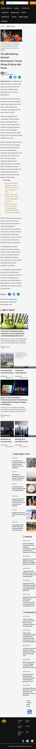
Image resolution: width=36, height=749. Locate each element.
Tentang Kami (20, 721)
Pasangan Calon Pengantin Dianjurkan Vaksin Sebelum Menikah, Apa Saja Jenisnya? (18, 464)
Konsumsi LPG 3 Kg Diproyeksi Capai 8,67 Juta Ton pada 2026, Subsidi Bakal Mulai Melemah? (13, 333)
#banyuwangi (4, 302)
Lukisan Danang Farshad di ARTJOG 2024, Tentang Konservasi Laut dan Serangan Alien (29, 622)
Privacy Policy (20, 727)
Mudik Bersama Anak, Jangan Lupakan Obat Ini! (19, 514)
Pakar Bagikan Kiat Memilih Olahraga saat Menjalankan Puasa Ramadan (18, 527)
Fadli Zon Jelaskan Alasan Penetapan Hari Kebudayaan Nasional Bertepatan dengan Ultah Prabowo (12, 208)
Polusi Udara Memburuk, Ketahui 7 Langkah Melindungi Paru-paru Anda (18, 477)
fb (23, 743)
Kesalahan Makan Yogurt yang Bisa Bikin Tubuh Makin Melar (18, 488)
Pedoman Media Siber (20, 733)
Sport (24, 13)
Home (2, 26)
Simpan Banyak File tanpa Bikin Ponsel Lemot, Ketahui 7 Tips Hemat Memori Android (18, 502)
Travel (14, 17)
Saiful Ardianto (6, 347)
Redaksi (28, 726)
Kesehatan (15, 458)
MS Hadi (5, 72)
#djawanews (13, 299)
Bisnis (16, 8)
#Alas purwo (12, 302)
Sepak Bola (15, 13)
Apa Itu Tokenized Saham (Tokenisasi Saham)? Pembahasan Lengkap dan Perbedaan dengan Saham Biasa (14, 401)
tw (27, 743)
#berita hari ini (4, 299)
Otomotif (5, 13)
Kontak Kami (28, 721)
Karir (27, 732)
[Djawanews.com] (2, 3)
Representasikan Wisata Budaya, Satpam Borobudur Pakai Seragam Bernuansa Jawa (29, 678)
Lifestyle (25, 8)
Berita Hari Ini (6, 8)
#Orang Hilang (4, 304)
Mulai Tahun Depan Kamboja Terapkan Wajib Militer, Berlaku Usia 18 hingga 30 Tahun (12, 187)
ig (32, 743)
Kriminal (4, 21)
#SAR (11, 304)
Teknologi (5, 17)
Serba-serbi (23, 17)
